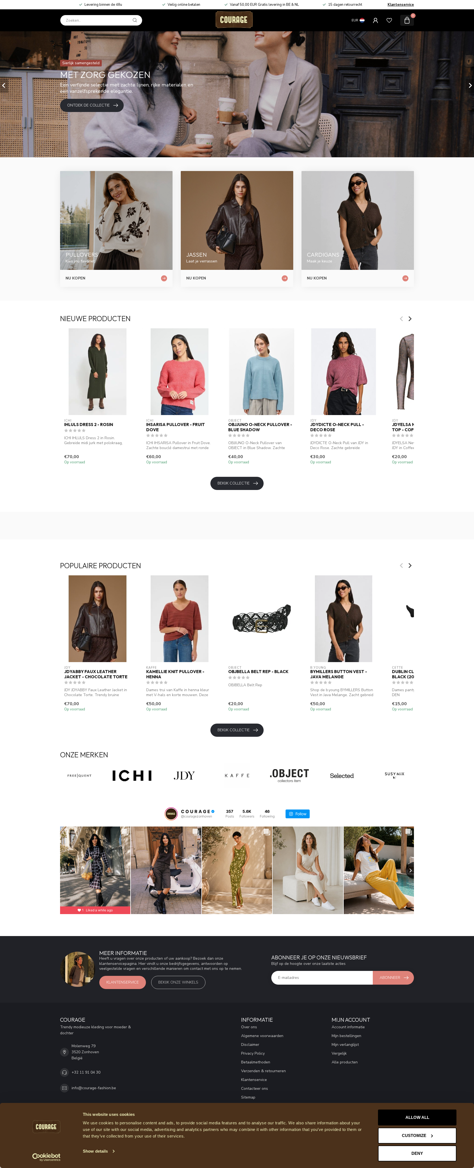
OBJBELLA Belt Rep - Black (258, 671)
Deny (417, 1153)
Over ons (249, 1027)
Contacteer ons (254, 1088)
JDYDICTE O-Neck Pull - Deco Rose (337, 427)
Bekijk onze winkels (178, 982)
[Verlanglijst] (389, 20)
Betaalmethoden (255, 1062)
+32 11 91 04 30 (86, 1072)
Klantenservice (401, 4)
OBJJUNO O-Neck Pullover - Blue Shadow (260, 427)
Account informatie (348, 1027)
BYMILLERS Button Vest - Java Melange (338, 674)
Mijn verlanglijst (345, 1044)
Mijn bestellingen (346, 1035)
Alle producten (345, 1062)
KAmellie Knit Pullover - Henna (175, 674)
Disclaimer (250, 1044)
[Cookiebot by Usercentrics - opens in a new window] (46, 1157)
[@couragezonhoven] (171, 813)
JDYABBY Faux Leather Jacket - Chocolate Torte (96, 674)
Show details (95, 1151)
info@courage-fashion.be (94, 1088)
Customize (414, 1135)
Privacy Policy (253, 1053)
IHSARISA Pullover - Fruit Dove (175, 427)
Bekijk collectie (234, 483)
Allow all (417, 1117)
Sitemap (248, 1097)
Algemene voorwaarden (262, 1035)
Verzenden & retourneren (263, 1071)
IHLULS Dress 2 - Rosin (88, 424)
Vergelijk (339, 1053)
